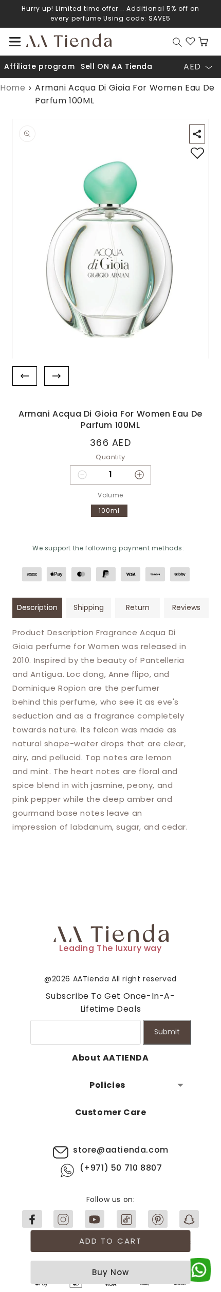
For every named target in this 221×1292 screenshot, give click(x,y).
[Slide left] (24, 376)
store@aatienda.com (121, 1150)
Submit (167, 1032)
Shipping (88, 607)
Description (37, 607)
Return (138, 607)
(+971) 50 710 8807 (121, 1168)
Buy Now (110, 1272)
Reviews (186, 607)
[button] (15, 41)
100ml (109, 510)
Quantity (110, 457)
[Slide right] (56, 376)
